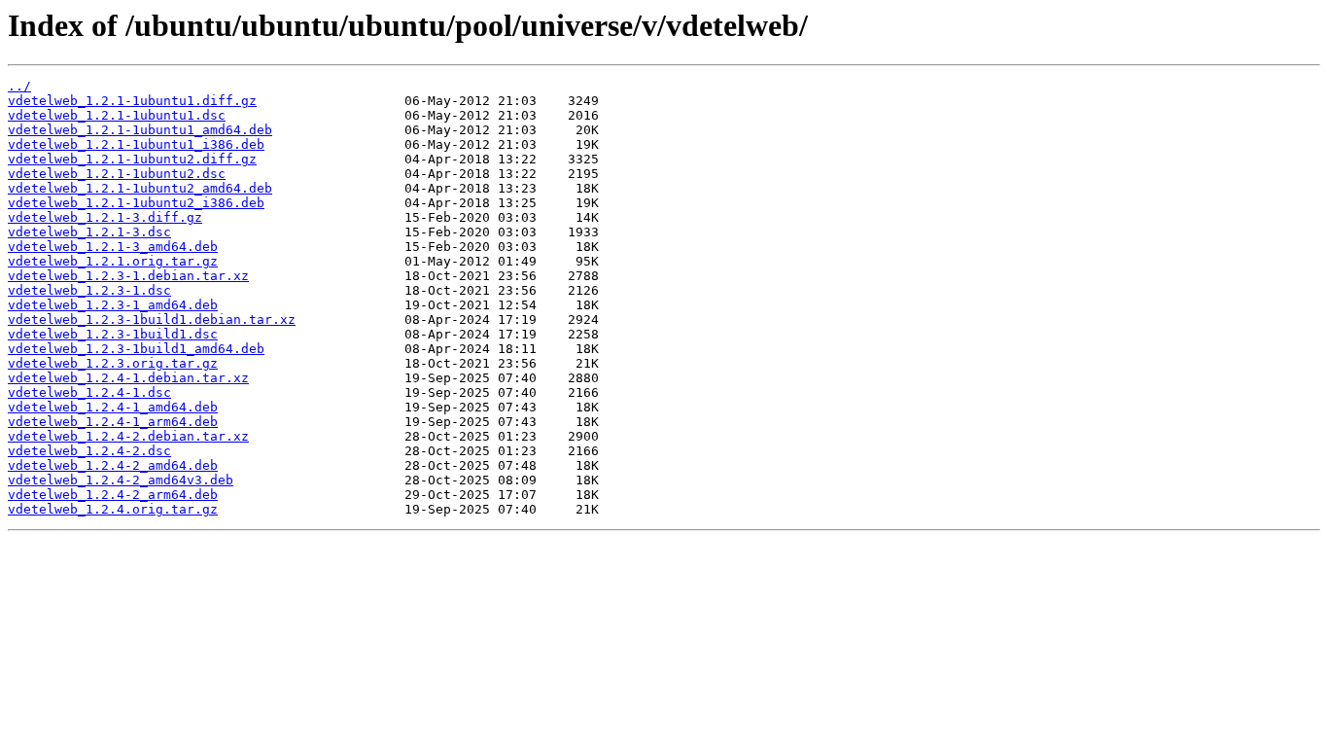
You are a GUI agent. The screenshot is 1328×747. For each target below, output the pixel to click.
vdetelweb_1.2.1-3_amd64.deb (113, 246)
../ (19, 86)
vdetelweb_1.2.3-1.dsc (89, 290)
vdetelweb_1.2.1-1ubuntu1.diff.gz (132, 100)
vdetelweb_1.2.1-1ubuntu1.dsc (117, 115)
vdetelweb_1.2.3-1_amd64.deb (113, 305)
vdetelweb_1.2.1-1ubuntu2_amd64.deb (140, 188)
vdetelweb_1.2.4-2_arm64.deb (113, 494)
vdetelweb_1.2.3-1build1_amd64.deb (136, 348)
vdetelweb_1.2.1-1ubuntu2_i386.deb (136, 203)
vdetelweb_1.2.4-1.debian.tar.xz (128, 378)
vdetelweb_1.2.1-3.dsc (89, 232)
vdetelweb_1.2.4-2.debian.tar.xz (128, 436)
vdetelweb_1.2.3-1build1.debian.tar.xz (152, 319)
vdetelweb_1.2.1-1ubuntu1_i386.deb (136, 144)
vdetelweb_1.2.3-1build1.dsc (113, 334)
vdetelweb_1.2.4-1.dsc (89, 392)
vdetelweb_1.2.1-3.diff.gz (105, 217)
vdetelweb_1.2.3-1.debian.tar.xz (128, 275)
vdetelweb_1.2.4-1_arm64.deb (113, 421)
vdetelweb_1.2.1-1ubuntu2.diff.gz (132, 159)
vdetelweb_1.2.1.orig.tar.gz (113, 261)
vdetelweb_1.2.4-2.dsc (89, 451)
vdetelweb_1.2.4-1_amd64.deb (113, 407)
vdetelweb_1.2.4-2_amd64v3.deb (120, 480)
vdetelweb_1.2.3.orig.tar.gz (113, 363)
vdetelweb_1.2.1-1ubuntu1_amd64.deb (140, 130)
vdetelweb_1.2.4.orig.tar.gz (113, 509)
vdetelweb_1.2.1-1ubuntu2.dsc (117, 173)
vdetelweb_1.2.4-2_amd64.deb (113, 465)
